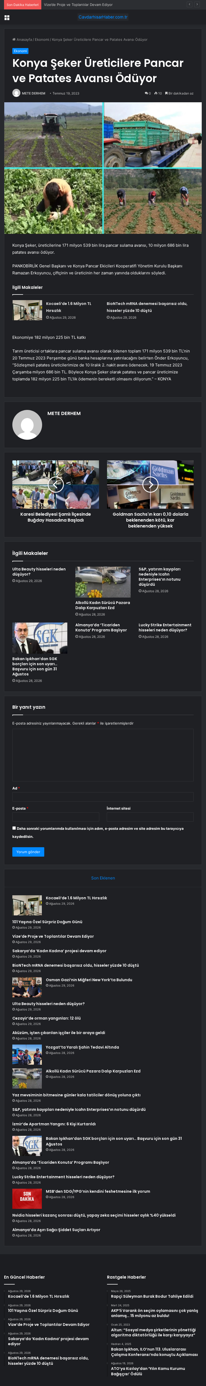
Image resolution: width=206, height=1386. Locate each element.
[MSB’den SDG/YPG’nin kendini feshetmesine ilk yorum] (27, 1199)
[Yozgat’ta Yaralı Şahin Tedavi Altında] (27, 1055)
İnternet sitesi (119, 808)
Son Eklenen (103, 878)
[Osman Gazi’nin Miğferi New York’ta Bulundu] (27, 987)
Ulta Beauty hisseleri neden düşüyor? (39, 571)
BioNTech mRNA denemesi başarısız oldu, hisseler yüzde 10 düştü (75, 965)
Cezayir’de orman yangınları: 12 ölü (46, 1018)
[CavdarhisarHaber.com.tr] (103, 17)
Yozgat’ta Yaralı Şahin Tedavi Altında (82, 1047)
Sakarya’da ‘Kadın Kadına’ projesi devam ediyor (59, 951)
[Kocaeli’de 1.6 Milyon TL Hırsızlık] (27, 310)
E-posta (20, 808)
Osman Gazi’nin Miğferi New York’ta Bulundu (89, 980)
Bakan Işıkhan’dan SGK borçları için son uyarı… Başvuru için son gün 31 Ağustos (34, 666)
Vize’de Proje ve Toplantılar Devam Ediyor (78, 4)
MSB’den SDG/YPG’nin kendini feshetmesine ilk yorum (98, 1191)
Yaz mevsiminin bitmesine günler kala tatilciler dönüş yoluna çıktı (76, 1095)
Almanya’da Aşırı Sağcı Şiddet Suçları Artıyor (56, 1229)
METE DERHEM (33, 93)
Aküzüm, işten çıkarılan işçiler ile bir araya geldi (58, 1032)
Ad (16, 788)
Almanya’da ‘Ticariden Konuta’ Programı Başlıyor (101, 627)
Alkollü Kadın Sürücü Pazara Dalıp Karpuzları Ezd (102, 605)
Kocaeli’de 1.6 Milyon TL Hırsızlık (76, 898)
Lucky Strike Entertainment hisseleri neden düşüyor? (165, 627)
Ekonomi (42, 39)
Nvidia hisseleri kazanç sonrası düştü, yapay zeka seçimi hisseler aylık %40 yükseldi (94, 1215)
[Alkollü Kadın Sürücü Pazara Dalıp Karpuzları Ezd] (102, 582)
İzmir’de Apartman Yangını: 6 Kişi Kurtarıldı (54, 1124)
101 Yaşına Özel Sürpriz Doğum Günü (47, 922)
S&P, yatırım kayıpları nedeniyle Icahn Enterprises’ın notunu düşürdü (160, 576)
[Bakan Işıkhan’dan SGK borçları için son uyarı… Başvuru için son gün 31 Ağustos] (39, 638)
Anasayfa (24, 39)
